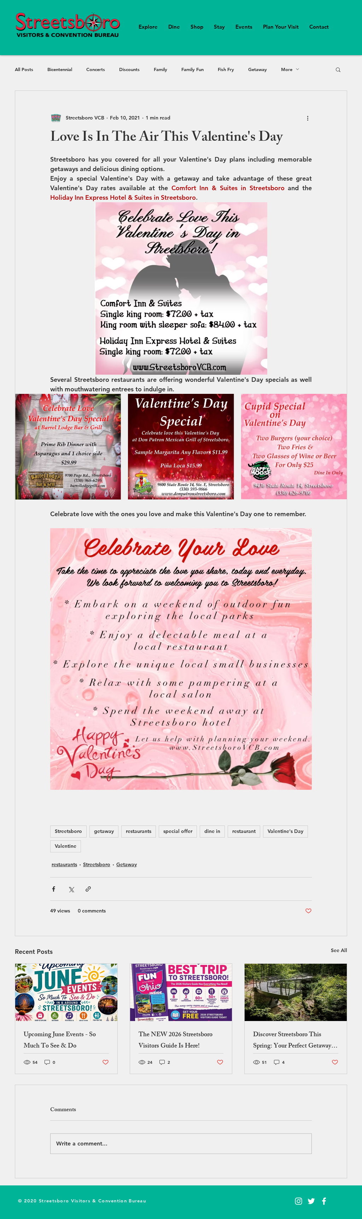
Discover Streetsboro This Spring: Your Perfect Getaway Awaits (292, 1041)
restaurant (244, 831)
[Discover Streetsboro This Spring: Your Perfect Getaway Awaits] (296, 992)
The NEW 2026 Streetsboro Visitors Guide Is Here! (175, 1041)
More (286, 69)
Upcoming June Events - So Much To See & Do (60, 1041)
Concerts (95, 69)
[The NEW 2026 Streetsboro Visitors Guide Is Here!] (181, 992)
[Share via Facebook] (53, 889)
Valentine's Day (285, 831)
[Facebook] (324, 1201)
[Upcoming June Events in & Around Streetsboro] (66, 992)
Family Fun (192, 69)
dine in (212, 831)
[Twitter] (311, 1201)
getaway (104, 831)
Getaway (257, 69)
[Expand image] (112, 403)
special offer (177, 831)
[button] (338, 69)
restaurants (138, 831)
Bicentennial (59, 69)
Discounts (129, 69)
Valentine (65, 846)
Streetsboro (68, 831)
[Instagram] (298, 1201)
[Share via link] (88, 889)
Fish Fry (226, 69)
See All (339, 950)
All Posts (24, 69)
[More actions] (307, 117)
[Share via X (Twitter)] (71, 889)
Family (160, 69)
